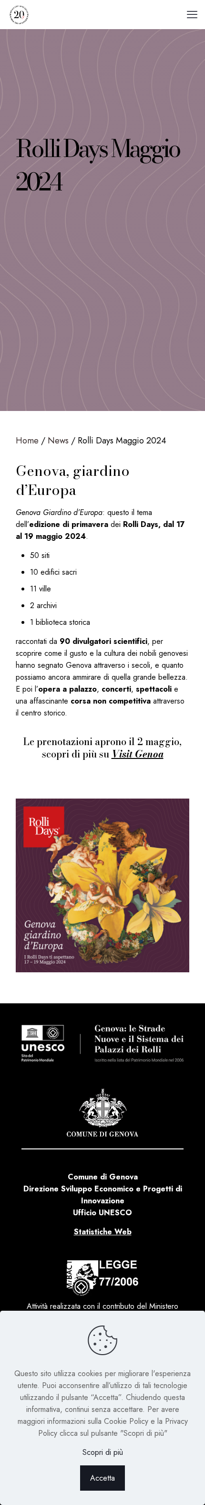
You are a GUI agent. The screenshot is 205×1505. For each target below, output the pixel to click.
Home (27, 440)
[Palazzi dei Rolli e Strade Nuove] (19, 14)
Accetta (102, 1478)
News (58, 440)
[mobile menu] (192, 14)
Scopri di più (102, 1452)
